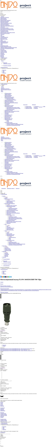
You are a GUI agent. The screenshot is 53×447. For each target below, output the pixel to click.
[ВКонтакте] (1, 276)
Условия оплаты (3, 413)
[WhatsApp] (8, 276)
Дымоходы (37, 290)
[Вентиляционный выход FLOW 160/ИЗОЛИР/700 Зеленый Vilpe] (6, 325)
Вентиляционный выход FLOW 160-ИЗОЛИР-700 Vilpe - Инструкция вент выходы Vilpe (16, 348)
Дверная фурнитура (12, 237)
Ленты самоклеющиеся (16, 289)
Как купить (7, 247)
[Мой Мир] (4, 276)
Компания (6, 253)
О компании (2, 407)
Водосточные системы (13, 216)
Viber (3, 272)
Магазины (2, 412)
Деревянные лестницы (7, 290)
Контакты (2, 408)
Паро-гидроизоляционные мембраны (35, 289)
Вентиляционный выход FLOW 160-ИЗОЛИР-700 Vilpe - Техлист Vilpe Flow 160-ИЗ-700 (16, 350)
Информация (2, 410)
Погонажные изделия (12, 242)
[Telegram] (11, 276)
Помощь (1, 417)
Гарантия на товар (3, 415)
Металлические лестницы (30, 290)
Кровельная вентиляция (13, 208)
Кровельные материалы (11, 200)
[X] (5, 276)
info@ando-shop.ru (4, 67)
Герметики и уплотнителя (24, 289)
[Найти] (1, 12)
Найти (2, 435)
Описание (4, 345)
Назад (9, 199)
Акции (1, 403)
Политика (2, 416)
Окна (7, 226)
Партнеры (2, 409)
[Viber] (6, 276)
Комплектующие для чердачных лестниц (18, 290)
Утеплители (44, 289)
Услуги (1, 404)
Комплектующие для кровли (12, 205)
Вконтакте (4, 70)
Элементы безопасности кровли (6, 289)
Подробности (2, 330)
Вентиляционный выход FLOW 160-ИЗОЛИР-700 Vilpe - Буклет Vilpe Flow (13, 349)
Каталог (1, 402)
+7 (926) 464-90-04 (4, 57)
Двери (8, 232)
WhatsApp (4, 72)
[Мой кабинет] (0, 177)
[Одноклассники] (2, 276)
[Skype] (9, 276)
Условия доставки (3, 414)
